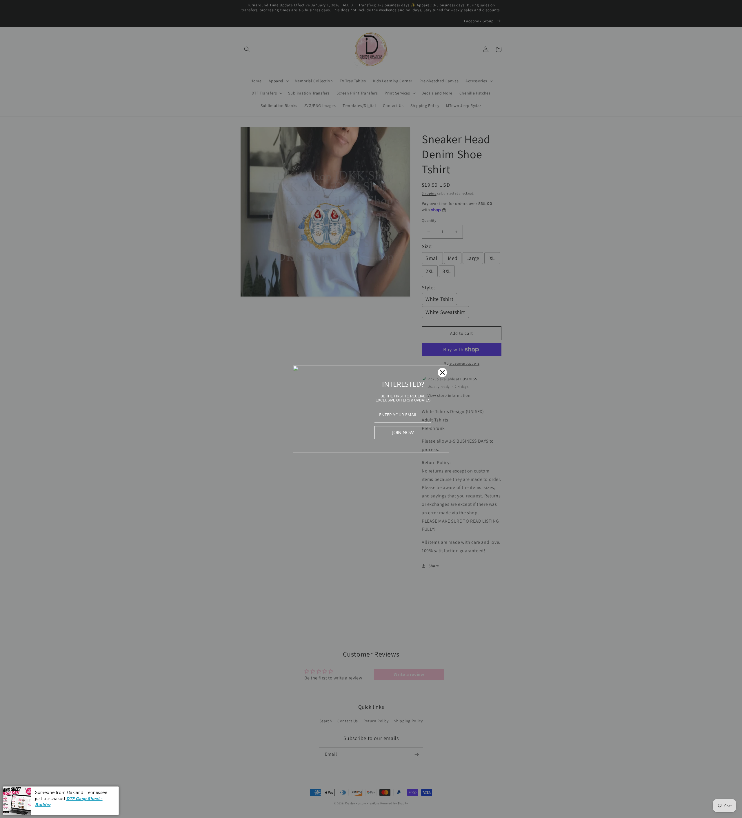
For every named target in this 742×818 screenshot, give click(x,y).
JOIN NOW (403, 432)
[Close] (442, 372)
